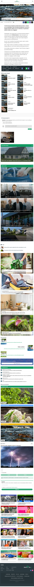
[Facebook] (24, 22)
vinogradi (7, 70)
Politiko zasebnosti (14, 487)
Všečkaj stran (17, 363)
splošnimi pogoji (8, 487)
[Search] (32, 1)
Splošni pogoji (26, 576)
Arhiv (31, 443)
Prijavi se (17, 489)
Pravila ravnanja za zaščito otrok (17, 578)
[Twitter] (26, 22)
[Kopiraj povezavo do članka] (32, 22)
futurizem (9, 68)
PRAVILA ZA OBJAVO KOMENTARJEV (7, 122)
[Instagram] (32, 570)
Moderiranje (22, 574)
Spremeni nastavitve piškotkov (10, 576)
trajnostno (15, 66)
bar (13, 68)
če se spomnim (4, 472)
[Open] (4, 1)
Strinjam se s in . (9, 487)
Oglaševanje (8, 574)
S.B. (2, 22)
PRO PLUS (17, 574)
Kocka (3, 66)
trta (3, 70)
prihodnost (4, 68)
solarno (7, 66)
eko (10, 66)
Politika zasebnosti (20, 576)
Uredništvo (13, 574)
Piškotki (26, 574)
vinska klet (17, 68)
